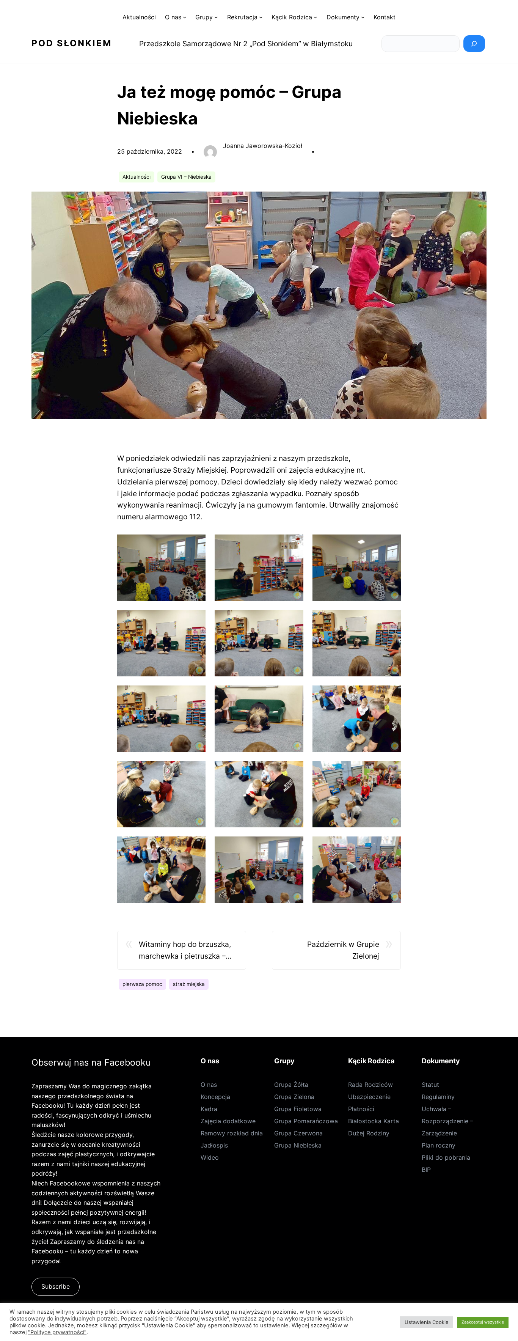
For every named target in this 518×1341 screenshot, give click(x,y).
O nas (209, 1084)
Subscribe (55, 1286)
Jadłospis (214, 1145)
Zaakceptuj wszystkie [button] (482, 1322)
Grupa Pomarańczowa (306, 1121)
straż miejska (189, 984)
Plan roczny (438, 1145)
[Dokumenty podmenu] (363, 17)
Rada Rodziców (370, 1084)
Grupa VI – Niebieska (186, 177)
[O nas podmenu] (185, 17)
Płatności (361, 1109)
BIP (426, 1169)
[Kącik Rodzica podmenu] (315, 17)
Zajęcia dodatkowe (228, 1121)
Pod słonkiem (71, 43)
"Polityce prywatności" (57, 1332)
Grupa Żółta (291, 1084)
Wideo (210, 1157)
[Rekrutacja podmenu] (261, 17)
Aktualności (136, 177)
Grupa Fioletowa (298, 1109)
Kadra (209, 1109)
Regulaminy (438, 1096)
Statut (430, 1084)
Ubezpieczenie (369, 1096)
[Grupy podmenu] (216, 17)
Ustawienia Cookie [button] (427, 1322)
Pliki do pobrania (446, 1157)
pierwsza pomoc (142, 984)
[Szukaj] (474, 43)
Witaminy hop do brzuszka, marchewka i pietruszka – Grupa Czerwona (185, 951)
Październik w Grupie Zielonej (343, 950)
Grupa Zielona (294, 1096)
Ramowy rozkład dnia (232, 1133)
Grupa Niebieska (298, 1145)
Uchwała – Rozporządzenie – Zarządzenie (447, 1121)
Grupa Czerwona (298, 1133)
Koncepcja (215, 1096)
